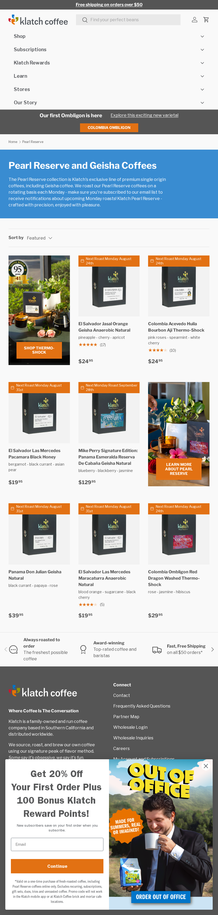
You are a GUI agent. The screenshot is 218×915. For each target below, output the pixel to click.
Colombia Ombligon (109, 127)
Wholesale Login (130, 727)
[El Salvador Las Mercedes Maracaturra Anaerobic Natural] (109, 534)
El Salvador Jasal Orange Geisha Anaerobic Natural (104, 327)
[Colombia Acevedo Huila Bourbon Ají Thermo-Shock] (178, 286)
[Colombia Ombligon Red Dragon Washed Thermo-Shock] (178, 534)
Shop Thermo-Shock (39, 350)
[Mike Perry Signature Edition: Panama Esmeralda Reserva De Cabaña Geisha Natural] (109, 412)
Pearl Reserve (32, 142)
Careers (121, 748)
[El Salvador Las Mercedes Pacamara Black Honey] (39, 412)
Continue (57, 866)
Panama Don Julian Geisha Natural (35, 575)
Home (13, 142)
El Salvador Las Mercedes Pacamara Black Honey (34, 453)
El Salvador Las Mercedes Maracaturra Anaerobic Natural (104, 578)
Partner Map (126, 716)
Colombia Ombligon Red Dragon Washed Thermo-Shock (174, 578)
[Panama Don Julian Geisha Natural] (39, 534)
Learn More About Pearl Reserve (179, 469)
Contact (121, 695)
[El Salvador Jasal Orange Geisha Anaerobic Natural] (109, 286)
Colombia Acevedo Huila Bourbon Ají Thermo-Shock (176, 327)
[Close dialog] (206, 766)
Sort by (16, 237)
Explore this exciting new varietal (144, 115)
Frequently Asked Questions (141, 706)
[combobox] (128, 19)
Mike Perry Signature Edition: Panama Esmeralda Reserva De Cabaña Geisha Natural (108, 457)
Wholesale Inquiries (133, 737)
